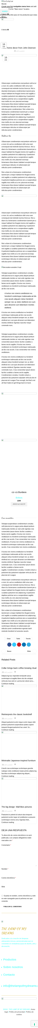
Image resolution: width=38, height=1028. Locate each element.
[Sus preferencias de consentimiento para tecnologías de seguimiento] (34, 1024)
